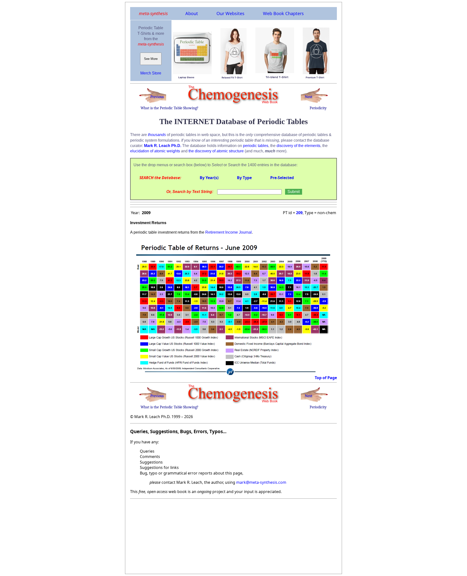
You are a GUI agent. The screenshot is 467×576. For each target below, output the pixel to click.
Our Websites (230, 13)
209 (299, 212)
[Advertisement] (233, 535)
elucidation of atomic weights (155, 151)
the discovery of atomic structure (216, 151)
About (191, 13)
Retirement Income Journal (228, 232)
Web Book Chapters (283, 13)
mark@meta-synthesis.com (261, 482)
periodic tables (255, 146)
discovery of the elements (298, 146)
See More (151, 59)
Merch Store (150, 73)
